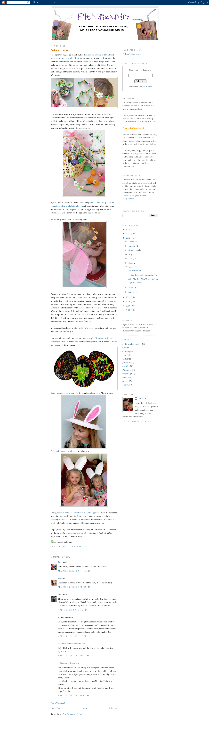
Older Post (113, 707)
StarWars (126, 384)
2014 (128, 229)
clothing (126, 351)
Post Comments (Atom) (73, 714)
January (132, 291)
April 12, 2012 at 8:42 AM (73, 655)
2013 (128, 233)
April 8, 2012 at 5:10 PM (72, 636)
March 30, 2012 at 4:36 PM (74, 570)
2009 (128, 305)
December (133, 241)
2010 (128, 301)
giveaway (126, 362)
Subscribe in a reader (132, 54)
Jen (59, 578)
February (133, 287)
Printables (126, 369)
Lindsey (142, 398)
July (131, 254)
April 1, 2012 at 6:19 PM (72, 609)
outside (125, 366)
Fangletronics (128, 198)
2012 (128, 237)
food (124, 354)
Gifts (86, 546)
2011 (128, 297)
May (131, 258)
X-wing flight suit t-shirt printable (142, 274)
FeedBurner (146, 86)
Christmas (126, 347)
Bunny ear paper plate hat (62, 392)
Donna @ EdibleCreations (69, 643)
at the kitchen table (70, 546)
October (132, 245)
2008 (128, 309)
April (131, 262)
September (133, 250)
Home (84, 707)
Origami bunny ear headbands (64, 451)
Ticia (60, 562)
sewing (125, 380)
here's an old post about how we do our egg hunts (78, 512)
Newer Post (55, 707)
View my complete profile (136, 421)
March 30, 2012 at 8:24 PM (74, 586)
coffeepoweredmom (66, 663)
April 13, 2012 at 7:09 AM (73, 695)
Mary (60, 594)
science (125, 377)
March (132, 267)
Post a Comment (58, 702)
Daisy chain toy (60, 50)
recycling (126, 373)
